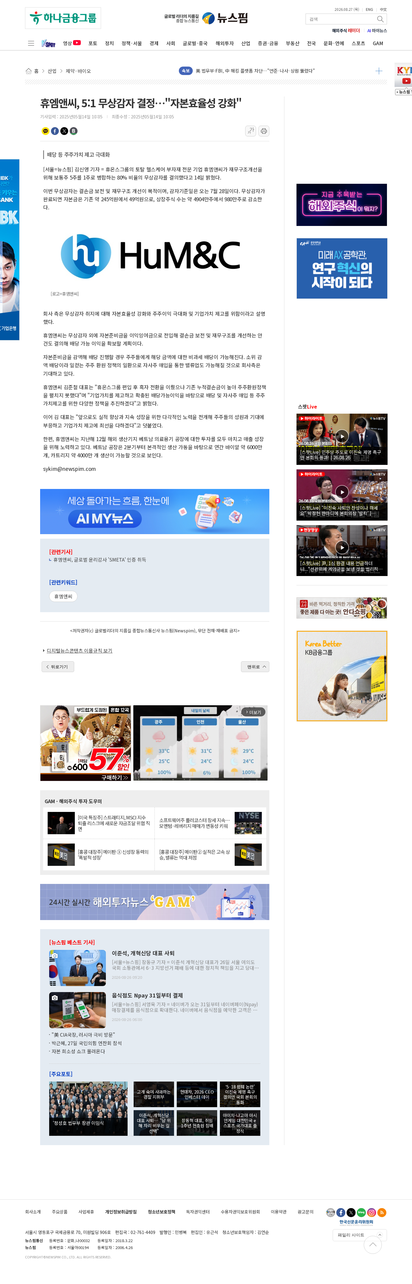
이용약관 (279, 1211)
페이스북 (55, 131)
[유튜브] (330, 1212)
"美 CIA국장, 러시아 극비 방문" (83, 1034)
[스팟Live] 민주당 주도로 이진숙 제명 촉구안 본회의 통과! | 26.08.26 (340, 454)
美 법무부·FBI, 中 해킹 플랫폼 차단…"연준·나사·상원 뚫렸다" (255, 70)
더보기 (379, 70)
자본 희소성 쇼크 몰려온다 (78, 1051)
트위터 (64, 131)
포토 (92, 43)
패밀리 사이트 (351, 1234)
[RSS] (381, 1212)
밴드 (74, 131)
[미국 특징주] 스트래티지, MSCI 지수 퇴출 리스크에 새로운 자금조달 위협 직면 (114, 823)
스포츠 (358, 43)
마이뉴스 (377, 30)
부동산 (292, 43)
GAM (378, 43)
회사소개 (33, 1211)
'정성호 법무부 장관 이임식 (78, 1123)
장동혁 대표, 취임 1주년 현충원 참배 (197, 1123)
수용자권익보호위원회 (240, 1211)
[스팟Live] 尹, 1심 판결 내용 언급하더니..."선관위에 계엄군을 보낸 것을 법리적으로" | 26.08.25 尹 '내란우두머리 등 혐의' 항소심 (341, 565)
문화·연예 (334, 43)
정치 (109, 43)
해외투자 (225, 43)
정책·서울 (132, 43)
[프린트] (263, 131)
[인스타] (371, 1212)
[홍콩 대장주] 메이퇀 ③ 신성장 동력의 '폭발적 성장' (113, 854)
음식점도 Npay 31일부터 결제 (147, 995)
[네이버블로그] (361, 1212)
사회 (170, 43)
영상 (67, 43)
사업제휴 (86, 1211)
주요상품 (60, 1211)
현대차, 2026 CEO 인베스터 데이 (197, 1094)
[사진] (77, 967)
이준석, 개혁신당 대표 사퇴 (143, 953)
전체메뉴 (31, 43)
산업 (245, 43)
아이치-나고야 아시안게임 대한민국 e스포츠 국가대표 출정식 (240, 1123)
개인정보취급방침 (121, 1211)
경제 (154, 43)
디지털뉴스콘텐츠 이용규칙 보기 (80, 650)
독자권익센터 (198, 1211)
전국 (311, 43)
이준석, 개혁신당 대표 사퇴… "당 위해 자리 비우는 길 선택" (154, 1123)
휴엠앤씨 (63, 596)
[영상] (342, 438)
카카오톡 (45, 131)
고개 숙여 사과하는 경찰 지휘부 (154, 1094)
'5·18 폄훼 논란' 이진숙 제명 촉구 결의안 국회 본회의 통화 (240, 1094)
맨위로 (253, 666)
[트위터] (351, 1212)
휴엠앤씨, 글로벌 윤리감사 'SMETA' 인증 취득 (99, 559)
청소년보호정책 (161, 1211)
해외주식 (346, 30)
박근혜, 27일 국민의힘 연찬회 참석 (87, 1043)
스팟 (307, 406)
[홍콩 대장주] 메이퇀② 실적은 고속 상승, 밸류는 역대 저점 (194, 854)
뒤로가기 (59, 666)
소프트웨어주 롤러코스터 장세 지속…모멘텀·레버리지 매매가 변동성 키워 (194, 823)
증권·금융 (268, 43)
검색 (381, 19)
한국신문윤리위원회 (356, 1223)
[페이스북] (340, 1212)
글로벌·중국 (195, 43)
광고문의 (305, 1211)
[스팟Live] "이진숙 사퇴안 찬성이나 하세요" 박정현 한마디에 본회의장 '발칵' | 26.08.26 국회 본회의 (339, 510)
